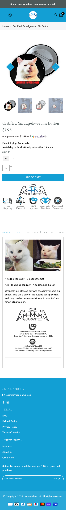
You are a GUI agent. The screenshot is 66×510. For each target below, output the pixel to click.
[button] (33, 136)
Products (7, 446)
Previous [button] (10, 67)
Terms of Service (11, 432)
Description (11, 232)
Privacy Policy (9, 427)
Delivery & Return (39, 232)
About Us (7, 452)
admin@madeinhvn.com (19, 395)
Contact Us (8, 457)
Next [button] (55, 67)
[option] (33, 67)
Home (5, 26)
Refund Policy (9, 421)
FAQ (4, 415)
